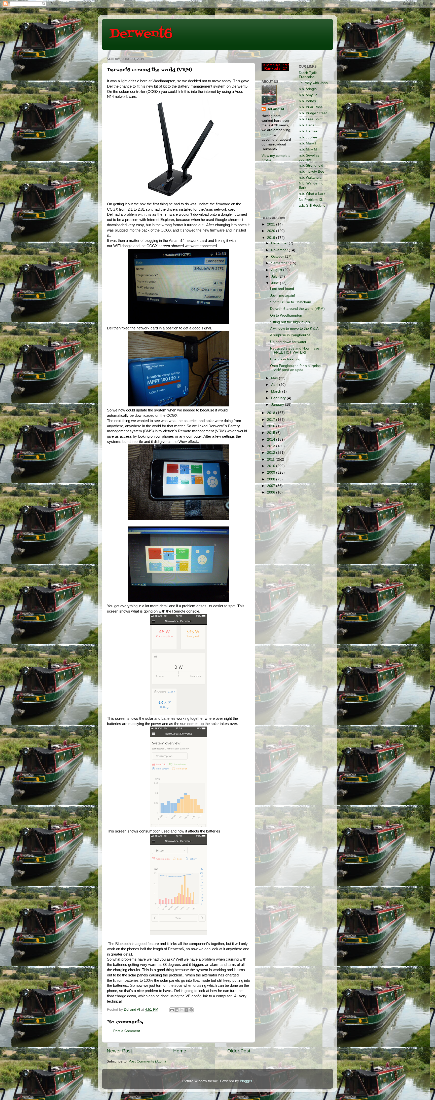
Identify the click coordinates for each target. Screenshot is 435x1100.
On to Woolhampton (286, 315)
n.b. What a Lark (312, 194)
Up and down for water (288, 342)
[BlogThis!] (176, 1009)
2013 (271, 446)
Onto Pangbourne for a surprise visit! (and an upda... (295, 368)
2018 (271, 413)
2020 (271, 231)
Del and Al (275, 109)
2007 (271, 486)
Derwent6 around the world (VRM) (297, 309)
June (275, 283)
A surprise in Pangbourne (290, 335)
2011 (271, 459)
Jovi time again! (282, 295)
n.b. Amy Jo (308, 95)
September (280, 263)
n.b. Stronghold (311, 165)
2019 (271, 238)
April (275, 385)
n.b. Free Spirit (310, 119)
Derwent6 (140, 34)
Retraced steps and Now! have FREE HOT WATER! (294, 350)
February (279, 398)
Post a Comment (126, 1031)
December (280, 243)
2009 (271, 472)
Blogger (246, 1081)
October (278, 256)
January (278, 404)
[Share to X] (181, 1009)
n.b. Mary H (308, 143)
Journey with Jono (313, 83)
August (277, 270)
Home (179, 1050)
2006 (271, 492)
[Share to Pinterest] (191, 1009)
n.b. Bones (307, 101)
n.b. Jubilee (308, 137)
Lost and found (282, 289)
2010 (271, 466)
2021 (271, 224)
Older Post (238, 1050)
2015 (271, 433)
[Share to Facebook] (186, 1009)
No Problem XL (311, 200)
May (275, 378)
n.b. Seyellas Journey (309, 157)
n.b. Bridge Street (313, 113)
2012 (271, 452)
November (280, 250)
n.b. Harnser (309, 131)
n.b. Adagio (308, 89)
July (274, 276)
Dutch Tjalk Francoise (308, 75)
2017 (271, 420)
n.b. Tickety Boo (311, 171)
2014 (271, 439)
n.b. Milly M (308, 149)
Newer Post (119, 1050)
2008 (271, 479)
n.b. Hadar (307, 125)
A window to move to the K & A (294, 328)
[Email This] (171, 1009)
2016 (271, 426)
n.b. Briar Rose (311, 107)
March (276, 391)
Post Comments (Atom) (147, 1061)
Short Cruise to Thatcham (290, 302)
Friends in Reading (285, 359)
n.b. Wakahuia (310, 177)
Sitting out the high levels (290, 322)
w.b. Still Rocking (312, 205)
